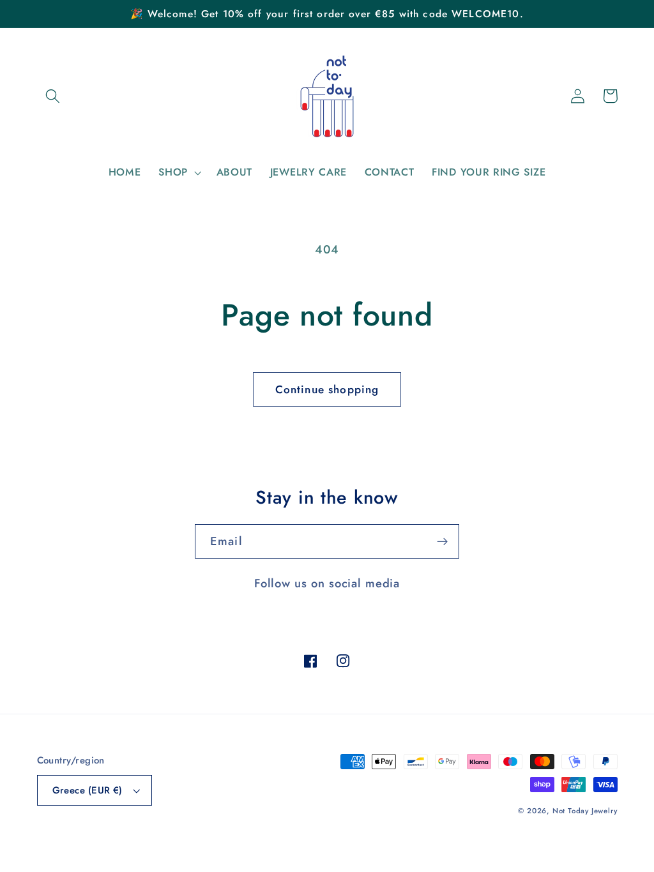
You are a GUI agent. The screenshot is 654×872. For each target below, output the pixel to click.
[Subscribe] (442, 541)
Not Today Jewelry (585, 811)
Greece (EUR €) (87, 790)
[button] (53, 96)
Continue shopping (327, 389)
